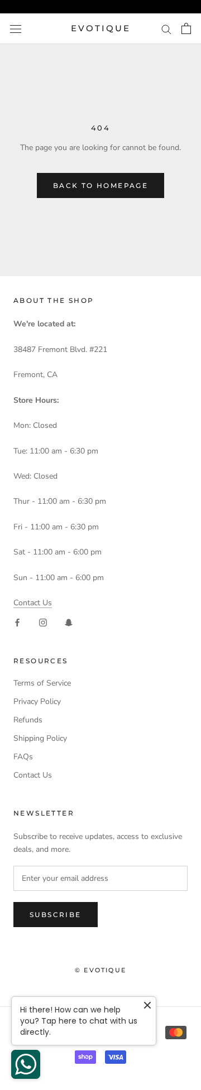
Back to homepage (100, 185)
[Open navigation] (15, 29)
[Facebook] (17, 622)
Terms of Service (42, 683)
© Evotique (100, 970)
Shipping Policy (40, 738)
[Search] (166, 28)
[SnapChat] (69, 622)
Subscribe (56, 914)
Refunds (27, 720)
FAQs (23, 756)
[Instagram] (43, 622)
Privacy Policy (37, 701)
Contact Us (32, 602)
